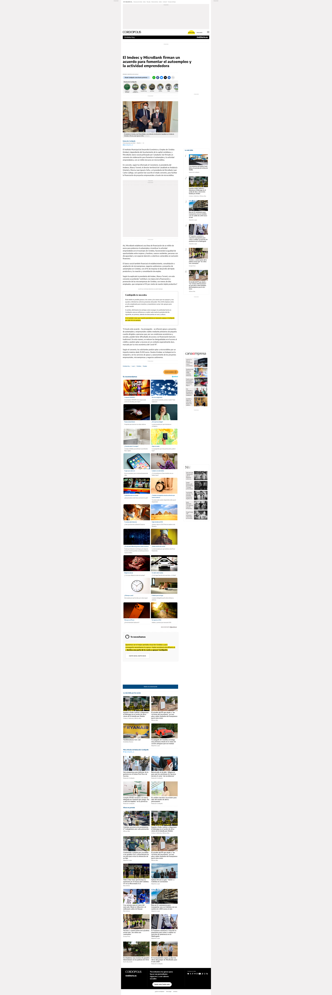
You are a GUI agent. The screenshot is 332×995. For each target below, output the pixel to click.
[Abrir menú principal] (208, 32)
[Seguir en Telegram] (194, 973)
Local (133, 366)
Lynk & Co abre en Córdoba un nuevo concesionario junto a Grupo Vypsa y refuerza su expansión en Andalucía (189, 363)
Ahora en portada (129, 807)
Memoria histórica (154, 1)
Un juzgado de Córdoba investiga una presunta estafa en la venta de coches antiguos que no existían (163, 742)
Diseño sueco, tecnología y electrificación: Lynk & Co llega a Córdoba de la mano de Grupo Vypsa (190, 382)
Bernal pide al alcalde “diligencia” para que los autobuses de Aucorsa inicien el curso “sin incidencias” (163, 774)
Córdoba (139, 366)
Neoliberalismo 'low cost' (132, 740)
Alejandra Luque (155, 745)
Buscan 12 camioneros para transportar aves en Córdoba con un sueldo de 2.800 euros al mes (164, 907)
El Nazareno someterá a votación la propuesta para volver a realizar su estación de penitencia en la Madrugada (163, 933)
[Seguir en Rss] (207, 973)
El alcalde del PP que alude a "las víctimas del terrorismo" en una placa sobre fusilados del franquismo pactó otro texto (197, 285)
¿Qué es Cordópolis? (159, 991)
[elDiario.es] (134, 976)
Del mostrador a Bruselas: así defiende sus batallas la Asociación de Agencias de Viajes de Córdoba (189, 392)
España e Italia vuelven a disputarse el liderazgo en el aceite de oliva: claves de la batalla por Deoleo (136, 714)
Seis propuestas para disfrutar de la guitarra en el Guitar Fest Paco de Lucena (135, 774)
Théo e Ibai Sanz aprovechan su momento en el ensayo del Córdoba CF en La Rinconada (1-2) (136, 882)
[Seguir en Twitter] (190, 973)
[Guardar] (172, 77)
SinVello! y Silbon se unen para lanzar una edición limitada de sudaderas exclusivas (189, 402)
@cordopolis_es (128, 145)
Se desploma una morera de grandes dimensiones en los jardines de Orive (136, 959)
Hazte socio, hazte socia (137, 656)
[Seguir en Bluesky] (188, 973)
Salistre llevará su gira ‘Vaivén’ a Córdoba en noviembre (162, 881)
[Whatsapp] (153, 77)
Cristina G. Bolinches (128, 718)
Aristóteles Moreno (128, 742)
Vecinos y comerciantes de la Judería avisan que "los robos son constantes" (198, 261)
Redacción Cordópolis (129, 141)
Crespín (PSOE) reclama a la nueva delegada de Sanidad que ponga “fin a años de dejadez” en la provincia (136, 799)
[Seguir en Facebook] (192, 973)
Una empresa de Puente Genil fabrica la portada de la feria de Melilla (198, 168)
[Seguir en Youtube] (200, 973)
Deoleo (144, 1)
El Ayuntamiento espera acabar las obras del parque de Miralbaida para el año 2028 (164, 960)
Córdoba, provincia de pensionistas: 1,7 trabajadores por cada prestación (136, 828)
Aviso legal (168, 991)
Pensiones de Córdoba (137, 1)
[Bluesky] (161, 77)
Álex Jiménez (126, 885)
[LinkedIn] (169, 77)
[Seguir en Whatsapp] (205, 973)
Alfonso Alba (138, 718)
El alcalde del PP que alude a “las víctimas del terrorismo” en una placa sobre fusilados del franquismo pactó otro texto (164, 715)
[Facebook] (157, 77)
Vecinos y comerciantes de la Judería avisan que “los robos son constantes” (136, 932)
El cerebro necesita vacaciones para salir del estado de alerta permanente (164, 799)
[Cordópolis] (134, 972)
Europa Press (126, 936)
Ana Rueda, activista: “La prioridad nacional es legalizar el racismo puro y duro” (189, 495)
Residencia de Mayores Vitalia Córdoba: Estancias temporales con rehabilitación (189, 372)
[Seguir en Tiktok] (202, 973)
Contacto (175, 991)
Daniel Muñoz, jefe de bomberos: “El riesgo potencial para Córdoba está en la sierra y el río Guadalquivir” (189, 486)
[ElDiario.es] (202, 37)
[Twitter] (165, 77)
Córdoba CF (165, 1)
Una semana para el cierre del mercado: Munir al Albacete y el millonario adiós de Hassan (134, 907)
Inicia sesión (199, 32)
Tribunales (149, 1)
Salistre (160, 1)
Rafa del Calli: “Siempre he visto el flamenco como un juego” (189, 476)
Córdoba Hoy (129, 37)
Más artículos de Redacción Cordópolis (136, 750)
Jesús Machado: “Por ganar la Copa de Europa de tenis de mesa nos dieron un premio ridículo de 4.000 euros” (189, 505)
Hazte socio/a (191, 32)
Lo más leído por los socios (132, 693)
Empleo (145, 366)
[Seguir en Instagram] (197, 973)
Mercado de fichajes (172, 1)
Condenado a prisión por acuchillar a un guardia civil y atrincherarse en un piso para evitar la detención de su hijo (136, 855)
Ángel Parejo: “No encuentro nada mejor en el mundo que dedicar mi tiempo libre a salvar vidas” (189, 515)
